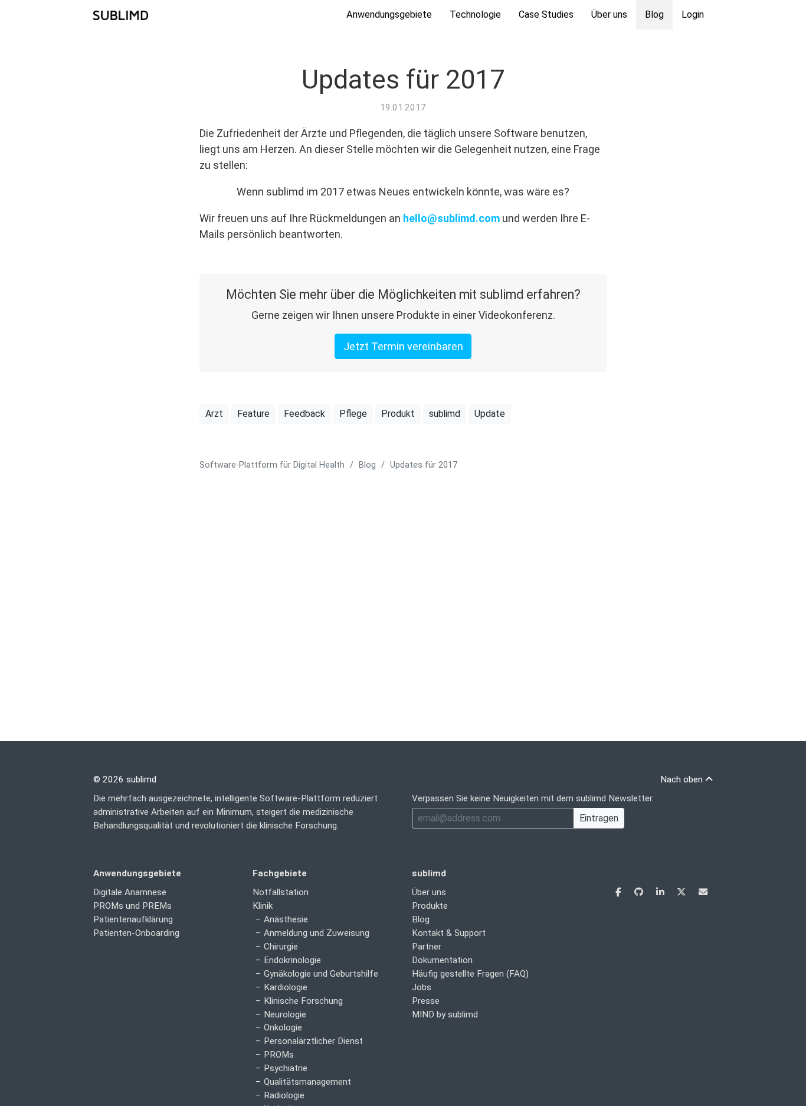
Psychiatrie (285, 1068)
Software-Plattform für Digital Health (272, 465)
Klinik (263, 906)
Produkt (398, 413)
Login (693, 14)
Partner (426, 946)
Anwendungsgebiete (389, 14)
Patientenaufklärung (133, 919)
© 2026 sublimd (124, 779)
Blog (654, 14)
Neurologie (285, 1014)
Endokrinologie (292, 960)
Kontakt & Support (449, 933)
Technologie (475, 14)
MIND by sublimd (445, 1014)
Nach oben (682, 779)
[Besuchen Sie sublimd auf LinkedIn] (661, 892)
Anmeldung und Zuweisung (316, 933)
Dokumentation (442, 960)
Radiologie (284, 1095)
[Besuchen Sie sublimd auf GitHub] (640, 892)
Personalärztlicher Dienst (313, 1041)
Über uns (609, 14)
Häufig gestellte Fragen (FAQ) (470, 973)
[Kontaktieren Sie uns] (703, 892)
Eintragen (598, 818)
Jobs (421, 987)
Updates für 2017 (403, 79)
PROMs (279, 1054)
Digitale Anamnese (129, 892)
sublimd (444, 413)
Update (489, 413)
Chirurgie (281, 946)
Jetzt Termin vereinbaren (403, 346)
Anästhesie (286, 919)
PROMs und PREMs (132, 906)
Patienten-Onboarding (136, 933)
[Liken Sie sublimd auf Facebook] (619, 892)
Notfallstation (281, 892)
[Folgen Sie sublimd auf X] (682, 892)
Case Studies (546, 14)
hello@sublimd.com (451, 218)
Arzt (214, 413)
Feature (253, 413)
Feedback (304, 413)
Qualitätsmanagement (307, 1081)
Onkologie (283, 1027)
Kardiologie (285, 987)
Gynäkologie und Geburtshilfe (321, 973)
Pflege (353, 413)
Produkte (430, 906)
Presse (426, 1001)
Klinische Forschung (303, 1001)
